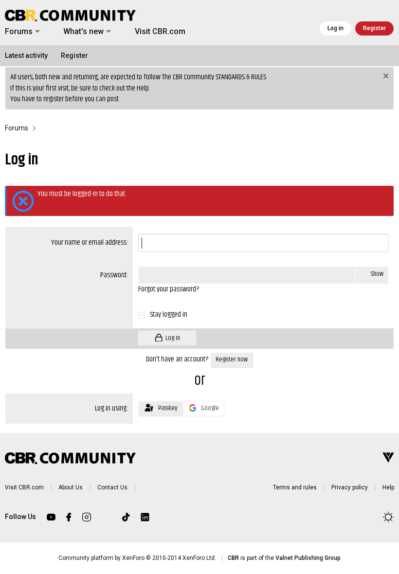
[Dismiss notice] (385, 77)
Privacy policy (349, 487)
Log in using (111, 408)
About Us (70, 487)
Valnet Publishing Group (308, 558)
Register (74, 55)
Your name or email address (89, 242)
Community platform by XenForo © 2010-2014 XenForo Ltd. (137, 558)
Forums (19, 31)
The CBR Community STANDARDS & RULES (214, 77)
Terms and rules (295, 487)
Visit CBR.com (160, 31)
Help (143, 88)
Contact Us (112, 487)
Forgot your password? (169, 289)
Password (113, 275)
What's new (83, 31)
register (53, 99)
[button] (37, 31)
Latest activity (26, 55)
